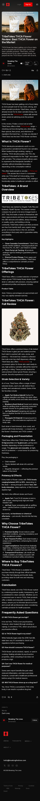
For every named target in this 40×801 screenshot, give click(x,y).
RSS (8, 788)
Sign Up (28, 4)
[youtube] (13, 765)
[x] (5, 765)
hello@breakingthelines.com (15, 760)
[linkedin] (9, 765)
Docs (27, 788)
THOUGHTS (16, 741)
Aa (32, 70)
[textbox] (20, 385)
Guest (5, 791)
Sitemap (17, 788)
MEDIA (27, 741)
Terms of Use (8, 786)
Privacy (20, 786)
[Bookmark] (10, 70)
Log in (19, 4)
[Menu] (37, 4)
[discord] (17, 765)
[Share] (37, 70)
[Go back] (3, 4)
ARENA (6, 741)
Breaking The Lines (13, 62)
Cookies (31, 786)
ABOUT (6, 747)
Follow (35, 720)
